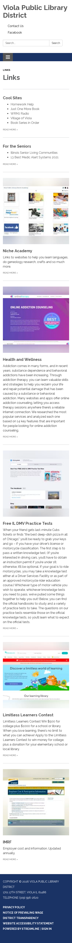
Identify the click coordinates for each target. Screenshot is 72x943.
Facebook (15, 32)
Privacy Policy (14, 907)
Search (56, 43)
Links (6, 70)
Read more (10, 129)
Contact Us (16, 26)
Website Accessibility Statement (28, 923)
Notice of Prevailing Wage (23, 912)
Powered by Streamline (21, 928)
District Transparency (21, 918)
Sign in (46, 928)
